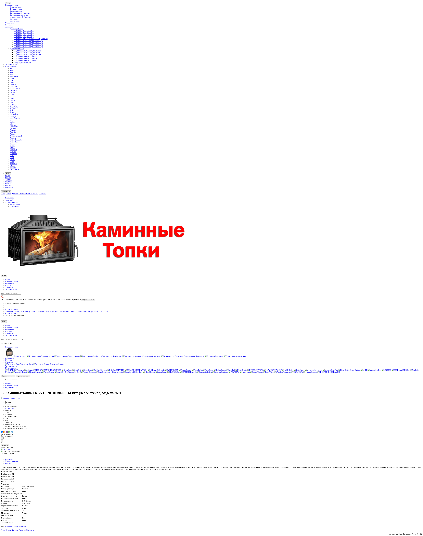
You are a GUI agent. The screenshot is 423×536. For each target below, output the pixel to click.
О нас (7, 176)
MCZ (12, 124)
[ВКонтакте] (2, 432)
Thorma (12, 160)
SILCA (12, 148)
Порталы (8, 25)
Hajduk (12, 100)
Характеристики (11, 461)
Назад (8, 3)
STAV (12, 156)
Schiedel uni (14, 142)
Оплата (8, 178)
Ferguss (12, 94)
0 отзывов (8, 404)
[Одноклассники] (4, 432)
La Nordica (14, 114)
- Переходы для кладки (22, 62)
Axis (11, 72)
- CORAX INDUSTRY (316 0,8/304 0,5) (28, 47)
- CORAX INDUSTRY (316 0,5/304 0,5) (28, 45)
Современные (15, 21)
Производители (11, 66)
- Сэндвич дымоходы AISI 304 (25, 57)
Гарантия (8, 182)
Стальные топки (16, 7)
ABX (12, 68)
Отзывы (8, 186)
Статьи (8, 184)
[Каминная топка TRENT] (11, 398)
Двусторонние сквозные (19, 15)
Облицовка (9, 23)
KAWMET (14, 108)
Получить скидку (7, 453)
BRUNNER (14, 76)
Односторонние (16, 11)
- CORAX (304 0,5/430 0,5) (24, 31)
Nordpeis (13, 128)
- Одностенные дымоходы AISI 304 (27, 51)
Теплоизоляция (11, 64)
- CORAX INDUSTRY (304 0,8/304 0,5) (28, 43)
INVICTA (13, 106)
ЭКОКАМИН (15, 170)
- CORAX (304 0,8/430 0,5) (24, 33)
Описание (9, 459)
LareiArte (13, 116)
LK (11, 120)
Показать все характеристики (16, 428)
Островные (14, 19)
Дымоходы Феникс (17, 49)
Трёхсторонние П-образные (20, 17)
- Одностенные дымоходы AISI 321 (27, 53)
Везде (7, 280)
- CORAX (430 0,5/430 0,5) (24, 35)
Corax (12, 78)
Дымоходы (9, 27)
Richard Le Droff (16, 136)
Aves (11, 70)
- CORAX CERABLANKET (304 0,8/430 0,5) (31, 39)
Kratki (12, 112)
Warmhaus (13, 164)
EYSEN (13, 92)
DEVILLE (13, 86)
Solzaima (13, 152)
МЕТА (12, 166)
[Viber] (7, 432)
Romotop (13, 138)
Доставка (8, 180)
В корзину (5, 445)
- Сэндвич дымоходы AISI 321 (25, 58)
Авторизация (15, 204)
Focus (12, 98)
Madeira (12, 122)
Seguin (12, 146)
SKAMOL (13, 150)
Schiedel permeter (16, 140)
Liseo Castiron (15, 118)
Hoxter (12, 104)
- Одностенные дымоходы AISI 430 (27, 55)
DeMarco (13, 84)
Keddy (12, 110)
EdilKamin (13, 90)
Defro (12, 82)
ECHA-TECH (15, 88)
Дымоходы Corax (16, 29)
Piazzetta (13, 132)
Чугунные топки (16, 9)
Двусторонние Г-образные (20, 13)
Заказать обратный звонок (15, 304)
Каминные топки (11, 5)
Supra (12, 158)
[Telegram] (12, 432)
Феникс (13, 168)
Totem (12, 162)
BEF (11, 74)
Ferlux (12, 96)
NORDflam (14, 126)
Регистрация (14, 206)
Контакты (9, 188)
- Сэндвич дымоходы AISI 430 (25, 60)
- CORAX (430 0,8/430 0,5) (24, 37)
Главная (8, 384)
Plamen (12, 134)
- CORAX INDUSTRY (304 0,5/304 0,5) (28, 41)
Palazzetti (13, 130)
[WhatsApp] (9, 432)
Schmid (12, 144)
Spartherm (13, 154)
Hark (11, 102)
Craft (11, 80)
